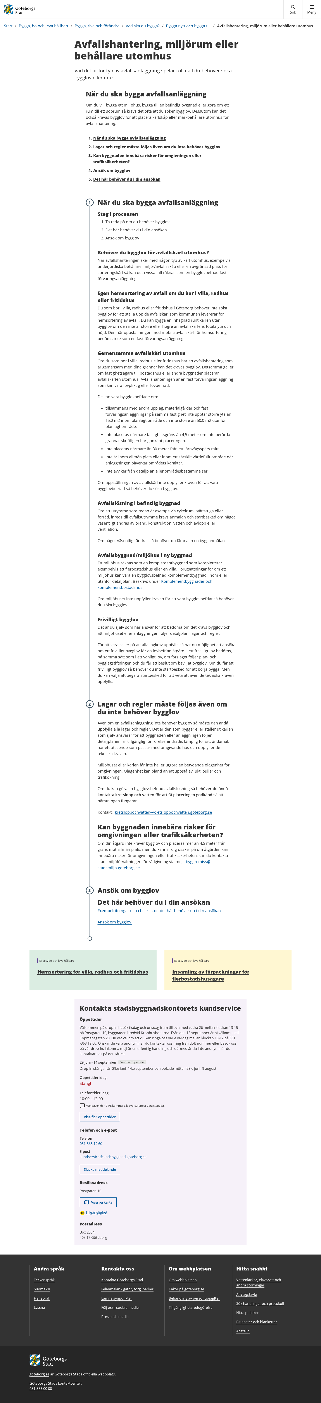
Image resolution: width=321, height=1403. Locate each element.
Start (8, 25)
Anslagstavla (246, 1294)
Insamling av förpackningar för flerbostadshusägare (210, 975)
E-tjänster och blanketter (256, 1321)
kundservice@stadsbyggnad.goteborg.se (113, 1156)
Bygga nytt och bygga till (188, 25)
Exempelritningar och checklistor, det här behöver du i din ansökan (159, 910)
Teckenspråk (44, 1279)
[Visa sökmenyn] (293, 9)
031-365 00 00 (40, 1388)
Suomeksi (42, 1289)
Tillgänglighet (96, 1212)
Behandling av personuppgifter (194, 1298)
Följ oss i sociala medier (120, 1307)
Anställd (243, 1331)
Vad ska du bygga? (143, 25)
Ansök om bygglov (115, 922)
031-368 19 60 (91, 1143)
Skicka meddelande (100, 1169)
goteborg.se (39, 1374)
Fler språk (42, 1298)
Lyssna (39, 1307)
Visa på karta (101, 1202)
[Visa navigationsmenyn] (311, 9)
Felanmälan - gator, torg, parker (127, 1289)
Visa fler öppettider (100, 1117)
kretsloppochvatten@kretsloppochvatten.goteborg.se (163, 812)
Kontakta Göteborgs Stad (122, 1279)
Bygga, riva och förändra (97, 25)
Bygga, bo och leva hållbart (43, 25)
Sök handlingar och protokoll (260, 1303)
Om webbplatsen (183, 1279)
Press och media (115, 1316)
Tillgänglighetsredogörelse (190, 1307)
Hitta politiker (247, 1312)
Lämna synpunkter (116, 1298)
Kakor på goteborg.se (186, 1289)
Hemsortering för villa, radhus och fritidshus (92, 971)
